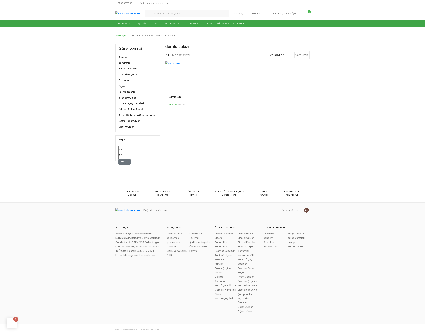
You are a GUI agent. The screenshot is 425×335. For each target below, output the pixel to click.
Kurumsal (193, 23)
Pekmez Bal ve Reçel (130, 109)
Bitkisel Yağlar (246, 246)
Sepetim (268, 238)
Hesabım (269, 233)
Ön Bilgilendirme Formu (198, 249)
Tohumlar (243, 251)
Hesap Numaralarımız (296, 244)
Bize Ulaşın (269, 242)
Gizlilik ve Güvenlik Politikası (177, 253)
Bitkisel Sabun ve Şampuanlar (247, 292)
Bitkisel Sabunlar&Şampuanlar (136, 115)
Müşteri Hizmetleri (146, 23)
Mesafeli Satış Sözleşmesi (174, 236)
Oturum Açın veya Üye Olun (286, 13)
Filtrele (124, 161)
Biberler (123, 57)
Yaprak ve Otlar (247, 255)
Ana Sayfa (239, 13)
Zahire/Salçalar (127, 74)
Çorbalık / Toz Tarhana (225, 289)
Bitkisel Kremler (246, 242)
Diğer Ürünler (126, 126)
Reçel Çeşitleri (246, 276)
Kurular (219, 264)
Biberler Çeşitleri (224, 233)
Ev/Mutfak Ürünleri (129, 121)
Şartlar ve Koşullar (199, 242)
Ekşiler (122, 86)
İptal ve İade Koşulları (174, 244)
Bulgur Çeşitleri (223, 268)
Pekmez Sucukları (128, 68)
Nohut (218, 272)
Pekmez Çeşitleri (247, 281)
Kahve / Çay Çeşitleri (131, 103)
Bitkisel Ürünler (127, 97)
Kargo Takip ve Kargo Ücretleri (225, 23)
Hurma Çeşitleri (127, 92)
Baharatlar (125, 63)
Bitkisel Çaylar (246, 238)
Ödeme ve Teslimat (195, 236)
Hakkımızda (270, 246)
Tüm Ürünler (122, 23)
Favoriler (256, 13)
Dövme (219, 276)
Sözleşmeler (172, 23)
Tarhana (123, 80)
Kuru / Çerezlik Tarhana (225, 285)
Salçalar (219, 259)
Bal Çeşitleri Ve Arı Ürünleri (248, 285)
